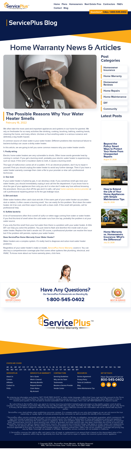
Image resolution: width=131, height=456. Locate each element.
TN (49, 370)
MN (89, 367)
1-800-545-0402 (118, 12)
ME (72, 367)
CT (28, 367)
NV (16, 370)
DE (32, 367)
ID (47, 367)
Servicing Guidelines (61, 376)
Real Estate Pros (93, 4)
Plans (64, 4)
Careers (9, 379)
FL (36, 367)
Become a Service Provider (63, 385)
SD (44, 370)
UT (57, 370)
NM (119, 367)
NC (8, 370)
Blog (66, 8)
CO (23, 367)
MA (81, 367)
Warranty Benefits (36, 382)
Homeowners (76, 4)
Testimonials (58, 382)
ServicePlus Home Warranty (60, 248)
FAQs (9, 388)
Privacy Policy (82, 379)
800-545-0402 (112, 379)
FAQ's (120, 4)
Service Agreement (84, 376)
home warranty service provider (75, 189)
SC (41, 370)
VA (65, 370)
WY (77, 370)
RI (37, 370)
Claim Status (34, 388)
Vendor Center (59, 388)
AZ (19, 367)
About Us (10, 376)
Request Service (36, 385)
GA (40, 367)
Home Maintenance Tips (86, 388)
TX (53, 370)
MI (85, 367)
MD (77, 367)
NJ (115, 367)
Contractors (109, 4)
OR (29, 370)
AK (8, 367)
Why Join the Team (60, 379)
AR (15, 367)
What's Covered (35, 379)
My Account (34, 391)
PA (33, 370)
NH (110, 367)
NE (106, 367)
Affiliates (10, 382)
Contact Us (10, 385)
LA (68, 367)
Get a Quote (34, 376)
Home (57, 4)
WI (73, 370)
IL (50, 367)
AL (11, 367)
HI (44, 367)
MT (102, 367)
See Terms (120, 406)
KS (60, 367)
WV (69, 370)
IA (57, 367)
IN (54, 367)
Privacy (14, 407)
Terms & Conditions (84, 382)
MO (98, 367)
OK (25, 370)
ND (12, 370)
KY (64, 367)
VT (61, 370)
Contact (58, 8)
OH (21, 370)
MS (93, 367)
